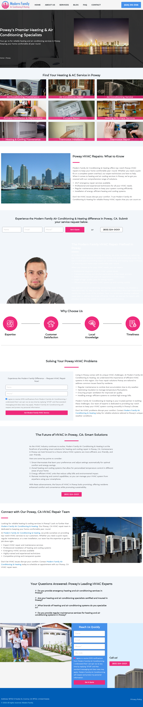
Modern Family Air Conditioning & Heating (19, 526)
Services (64, 5)
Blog (76, 5)
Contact (96, 5)
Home (38, 5)
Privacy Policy (136, 699)
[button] (71, 591)
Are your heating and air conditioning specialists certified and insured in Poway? (71, 599)
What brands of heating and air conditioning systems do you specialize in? (70, 606)
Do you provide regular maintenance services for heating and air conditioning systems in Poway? (67, 614)
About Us (50, 5)
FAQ (85, 5)
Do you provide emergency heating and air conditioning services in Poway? (68, 592)
